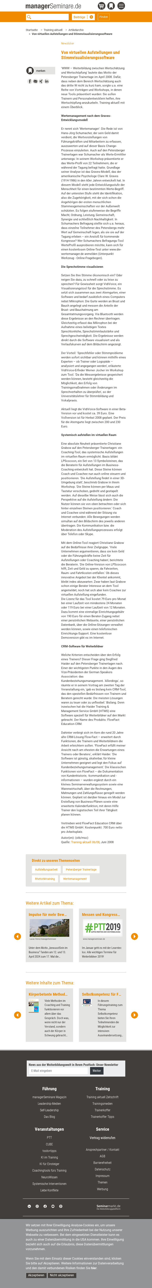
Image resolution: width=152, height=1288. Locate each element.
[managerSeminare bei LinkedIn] (29, 1206)
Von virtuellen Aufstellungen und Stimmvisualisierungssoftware (72, 34)
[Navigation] (121, 6)
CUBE (49, 1144)
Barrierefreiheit (102, 1163)
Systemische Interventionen (49, 1184)
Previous (17, 936)
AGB (102, 1156)
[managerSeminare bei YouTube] (53, 1206)
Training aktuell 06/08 (85, 842)
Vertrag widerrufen (102, 1138)
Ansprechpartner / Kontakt (102, 1150)
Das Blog (49, 1117)
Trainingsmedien (102, 1104)
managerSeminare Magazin (49, 1097)
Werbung (102, 1189)
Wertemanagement (75, 878)
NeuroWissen (49, 1177)
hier (94, 1268)
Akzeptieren (36, 1275)
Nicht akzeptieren (62, 1275)
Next (134, 936)
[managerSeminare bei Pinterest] (60, 1206)
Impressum (102, 1176)
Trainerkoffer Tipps (102, 1117)
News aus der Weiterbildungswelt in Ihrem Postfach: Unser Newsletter (73, 1065)
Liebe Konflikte (49, 1190)
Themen (102, 1182)
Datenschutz (102, 1169)
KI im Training (49, 1157)
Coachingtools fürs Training (49, 1170)
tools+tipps (49, 1151)
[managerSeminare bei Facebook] (45, 1206)
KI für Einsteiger (49, 1164)
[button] (40, 71)
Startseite (32, 30)
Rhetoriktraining (45, 878)
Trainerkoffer (102, 1110)
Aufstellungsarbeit (46, 869)
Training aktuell (53, 30)
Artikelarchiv (76, 30)
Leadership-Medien (49, 1104)
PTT (49, 1137)
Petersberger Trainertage (81, 869)
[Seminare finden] (108, 1207)
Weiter (97, 1071)
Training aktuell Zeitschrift (102, 1097)
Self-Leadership (49, 1110)
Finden (104, 16)
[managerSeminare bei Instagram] (37, 1206)
